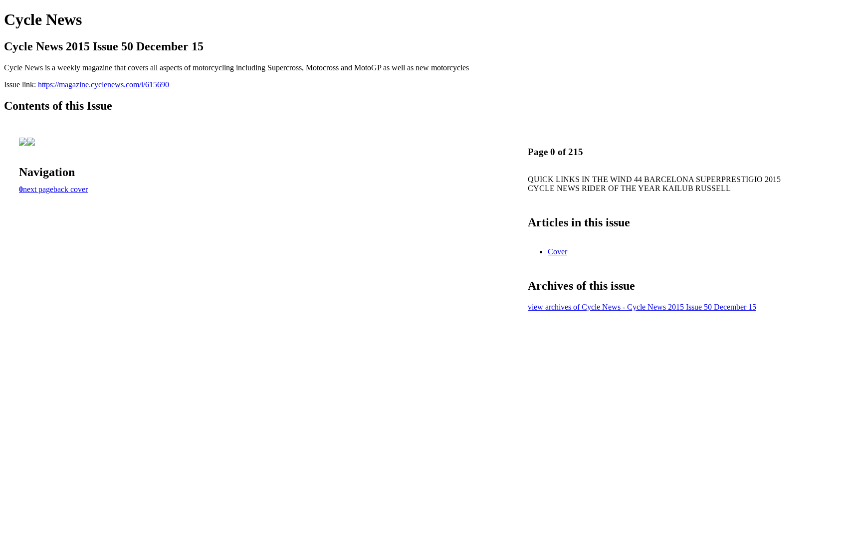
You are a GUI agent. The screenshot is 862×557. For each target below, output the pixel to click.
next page (38, 189)
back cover (70, 189)
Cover (557, 251)
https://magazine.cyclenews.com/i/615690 (103, 84)
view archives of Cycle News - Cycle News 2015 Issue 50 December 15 (642, 307)
